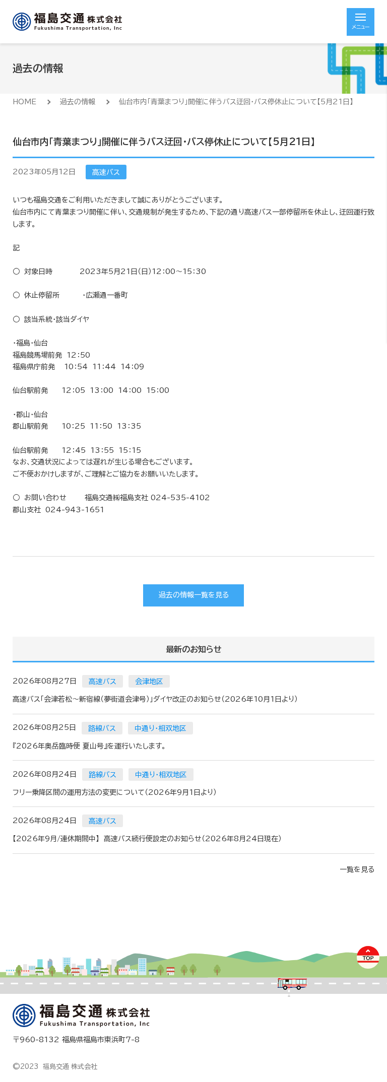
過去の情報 (77, 101)
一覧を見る (357, 869)
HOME (24, 101)
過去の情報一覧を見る (194, 594)
